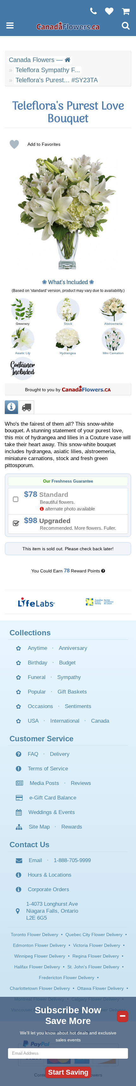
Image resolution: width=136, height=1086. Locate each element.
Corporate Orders (48, 889)
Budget (67, 663)
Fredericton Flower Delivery (66, 977)
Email (35, 860)
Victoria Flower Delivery (96, 945)
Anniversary (73, 648)
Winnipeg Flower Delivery (39, 956)
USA (33, 721)
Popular (37, 692)
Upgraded (72, 523)
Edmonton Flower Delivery (39, 945)
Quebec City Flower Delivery (93, 934)
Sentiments (78, 706)
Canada (100, 721)
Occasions (40, 706)
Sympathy (69, 677)
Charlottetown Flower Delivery (40, 988)
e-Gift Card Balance (52, 798)
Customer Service (41, 738)
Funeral (37, 677)
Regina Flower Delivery (95, 956)
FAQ (33, 754)
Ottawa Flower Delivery (100, 988)
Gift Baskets (72, 692)
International (64, 721)
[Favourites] (106, 11)
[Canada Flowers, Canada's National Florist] (86, 389)
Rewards (71, 827)
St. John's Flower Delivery (93, 966)
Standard (61, 500)
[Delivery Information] (26, 407)
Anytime (37, 648)
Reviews (81, 783)
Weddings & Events (51, 812)
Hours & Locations (49, 875)
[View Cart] (122, 11)
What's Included (68, 282)
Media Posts (44, 783)
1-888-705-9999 (72, 860)
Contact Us (29, 844)
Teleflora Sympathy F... (47, 69)
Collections (30, 632)
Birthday (37, 663)
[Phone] (90, 11)
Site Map (39, 827)
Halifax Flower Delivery (37, 966)
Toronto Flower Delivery (34, 934)
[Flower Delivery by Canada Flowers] (68, 25)
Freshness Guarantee (72, 481)
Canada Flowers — (37, 59)
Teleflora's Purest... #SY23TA (56, 80)
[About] (11, 407)
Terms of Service (48, 769)
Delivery (60, 754)
